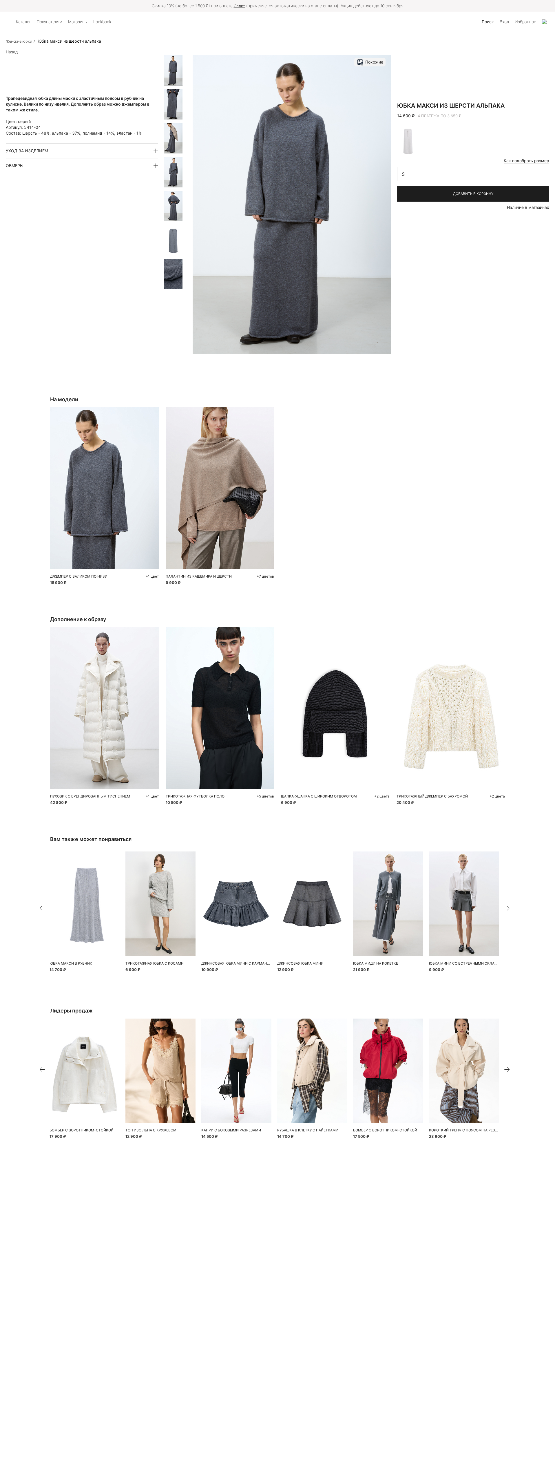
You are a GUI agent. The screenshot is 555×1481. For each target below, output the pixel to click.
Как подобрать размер (526, 160)
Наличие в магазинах (528, 207)
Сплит (239, 5)
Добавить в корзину (473, 193)
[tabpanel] (85, 903)
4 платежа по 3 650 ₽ (439, 115)
